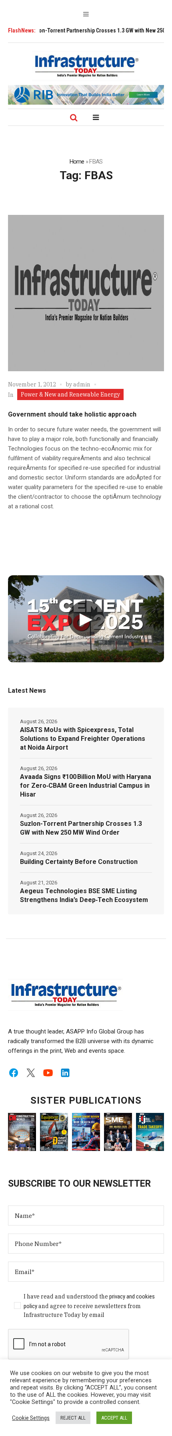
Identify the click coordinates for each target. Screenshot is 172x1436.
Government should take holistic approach (72, 414)
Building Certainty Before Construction (79, 862)
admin (81, 384)
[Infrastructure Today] (86, 66)
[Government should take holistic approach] (86, 293)
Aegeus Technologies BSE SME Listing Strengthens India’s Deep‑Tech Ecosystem (84, 895)
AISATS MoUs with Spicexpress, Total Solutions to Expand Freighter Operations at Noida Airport (82, 738)
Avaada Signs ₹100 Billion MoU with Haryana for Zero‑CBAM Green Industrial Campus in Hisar (85, 785)
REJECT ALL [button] (73, 1418)
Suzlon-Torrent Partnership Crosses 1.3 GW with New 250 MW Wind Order (81, 828)
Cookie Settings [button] (31, 1418)
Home (77, 161)
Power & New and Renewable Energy (70, 394)
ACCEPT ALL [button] (114, 1418)
